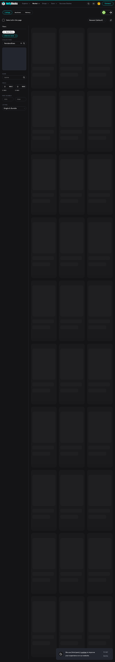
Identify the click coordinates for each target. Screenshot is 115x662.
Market (35, 3)
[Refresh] (111, 20)
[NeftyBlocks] (10, 4)
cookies (84, 652)
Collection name (9, 36)
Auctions (18, 12)
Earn (53, 3)
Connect (108, 3)
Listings (7, 12)
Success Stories (66, 3)
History (27, 12)
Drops (44, 3)
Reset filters (9, 32)
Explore (25, 3)
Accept (105, 652)
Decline (105, 656)
